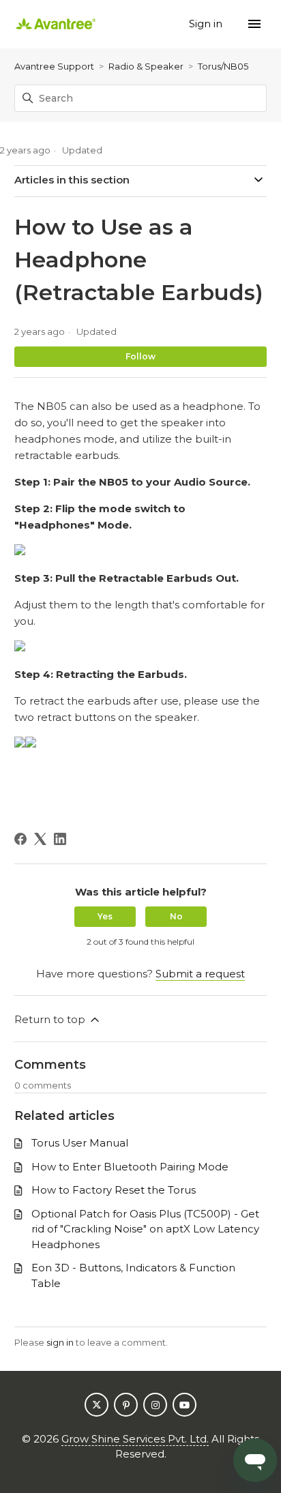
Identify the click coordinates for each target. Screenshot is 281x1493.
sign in (60, 1342)
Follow (140, 356)
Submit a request (200, 973)
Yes (105, 916)
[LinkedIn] (60, 839)
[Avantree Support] (56, 24)
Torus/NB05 (223, 66)
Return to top (51, 1019)
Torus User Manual (79, 1142)
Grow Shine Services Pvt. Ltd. (135, 1438)
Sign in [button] (207, 23)
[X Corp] (40, 839)
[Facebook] (20, 839)
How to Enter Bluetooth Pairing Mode (129, 1166)
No (176, 916)
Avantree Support (54, 66)
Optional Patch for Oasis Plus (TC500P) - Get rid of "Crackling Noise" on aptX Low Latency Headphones (145, 1229)
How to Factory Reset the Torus (113, 1189)
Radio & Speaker (145, 66)
